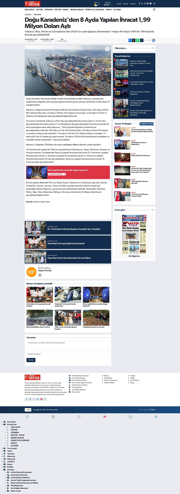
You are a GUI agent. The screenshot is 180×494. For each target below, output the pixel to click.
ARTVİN (39, 10)
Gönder (31, 360)
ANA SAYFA (29, 10)
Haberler (28, 14)
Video (9, 451)
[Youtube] (41, 399)
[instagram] (79, 417)
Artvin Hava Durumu (78, 378)
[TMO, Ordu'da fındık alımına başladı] (68, 318)
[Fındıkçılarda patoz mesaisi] (96, 318)
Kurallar (132, 376)
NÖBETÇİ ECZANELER (94, 10)
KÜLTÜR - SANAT (61, 10)
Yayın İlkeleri (108, 378)
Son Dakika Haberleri (79, 389)
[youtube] (104, 417)
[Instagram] (34, 399)
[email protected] (31, 390)
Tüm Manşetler (77, 387)
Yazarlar (10, 454)
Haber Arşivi (76, 392)
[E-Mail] (40, 275)
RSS (29, 409)
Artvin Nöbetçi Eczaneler (80, 376)
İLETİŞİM (117, 10)
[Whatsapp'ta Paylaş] (137, 40)
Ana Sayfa (11, 422)
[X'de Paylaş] (133, 40)
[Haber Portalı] (31, 272)
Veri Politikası (134, 380)
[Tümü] (153, 48)
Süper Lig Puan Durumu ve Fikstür (24, 483)
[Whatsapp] (45, 399)
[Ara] (154, 3)
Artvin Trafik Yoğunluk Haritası (82, 382)
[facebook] (27, 417)
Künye (132, 382)
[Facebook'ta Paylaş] (130, 40)
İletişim (106, 376)
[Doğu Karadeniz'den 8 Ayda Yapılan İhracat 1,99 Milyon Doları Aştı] (68, 70)
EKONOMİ (37, 14)
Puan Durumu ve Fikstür (79, 385)
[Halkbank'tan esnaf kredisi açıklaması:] (68, 295)
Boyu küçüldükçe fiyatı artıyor (38, 327)
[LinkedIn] (37, 399)
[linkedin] (156, 417)
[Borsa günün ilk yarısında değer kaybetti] (96, 295)
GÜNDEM (49, 10)
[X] (30, 399)
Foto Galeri (12, 448)
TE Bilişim (152, 409)
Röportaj (11, 456)
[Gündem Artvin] (32, 3)
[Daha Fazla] (141, 40)
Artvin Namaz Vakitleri (79, 380)
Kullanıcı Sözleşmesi (110, 380)
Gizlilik (132, 378)
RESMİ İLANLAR (77, 10)
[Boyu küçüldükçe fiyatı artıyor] (39, 318)
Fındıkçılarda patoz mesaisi (93, 327)
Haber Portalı (44, 271)
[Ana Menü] (154, 9)
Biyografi (11, 459)
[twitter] (53, 417)
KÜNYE (109, 10)
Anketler (11, 462)
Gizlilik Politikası (109, 382)
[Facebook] (26, 399)
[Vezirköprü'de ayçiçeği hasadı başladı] (39, 295)
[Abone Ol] (153, 40)
